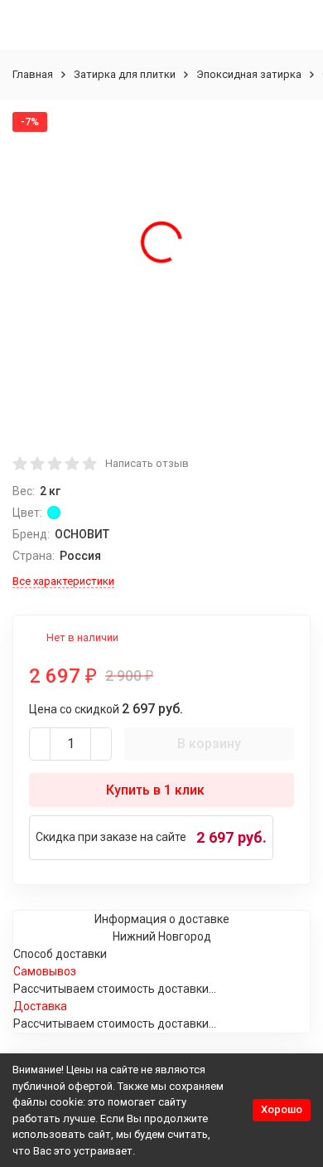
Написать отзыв (147, 463)
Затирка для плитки (125, 74)
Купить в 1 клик (155, 790)
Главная (32, 74)
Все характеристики (63, 581)
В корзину (209, 743)
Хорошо (281, 1109)
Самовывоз (44, 971)
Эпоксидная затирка (248, 74)
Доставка (40, 1006)
